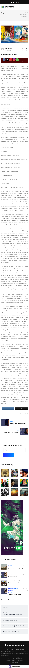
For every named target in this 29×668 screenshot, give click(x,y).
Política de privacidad (20, 649)
